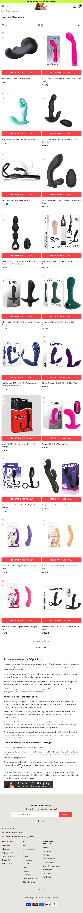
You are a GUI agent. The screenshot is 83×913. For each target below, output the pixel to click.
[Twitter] (43, 820)
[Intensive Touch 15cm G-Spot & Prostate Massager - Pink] (21, 597)
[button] (39, 25)
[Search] (8, 6)
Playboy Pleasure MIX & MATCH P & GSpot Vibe (59, 383)
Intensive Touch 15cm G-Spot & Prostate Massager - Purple (20, 567)
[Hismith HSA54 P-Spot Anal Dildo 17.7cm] (21, 49)
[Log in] (74, 6)
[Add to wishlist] (3, 33)
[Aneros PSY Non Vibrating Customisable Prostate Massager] (21, 415)
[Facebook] (38, 820)
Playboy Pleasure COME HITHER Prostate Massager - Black (61, 628)
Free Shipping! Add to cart (21, 73)
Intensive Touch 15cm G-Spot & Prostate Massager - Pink (20, 628)
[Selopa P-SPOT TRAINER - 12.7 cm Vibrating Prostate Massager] (21, 293)
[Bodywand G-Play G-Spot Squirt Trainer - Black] (61, 476)
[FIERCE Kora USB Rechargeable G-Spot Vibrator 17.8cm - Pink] (61, 49)
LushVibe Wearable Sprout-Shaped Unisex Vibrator (19, 139)
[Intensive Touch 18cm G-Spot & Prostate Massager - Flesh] (61, 536)
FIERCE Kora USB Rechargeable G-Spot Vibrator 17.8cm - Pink (61, 79)
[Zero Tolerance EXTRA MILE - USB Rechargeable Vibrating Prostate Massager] (21, 354)
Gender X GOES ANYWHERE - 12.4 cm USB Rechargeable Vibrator (58, 323)
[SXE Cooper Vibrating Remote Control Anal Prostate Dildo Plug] (61, 110)
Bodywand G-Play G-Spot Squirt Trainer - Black (58, 505)
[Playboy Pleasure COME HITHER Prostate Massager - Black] (61, 597)
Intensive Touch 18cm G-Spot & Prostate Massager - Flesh (60, 567)
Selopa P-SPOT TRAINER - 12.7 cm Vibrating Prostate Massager (21, 323)
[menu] (3, 6)
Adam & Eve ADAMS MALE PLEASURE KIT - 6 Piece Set (60, 262)
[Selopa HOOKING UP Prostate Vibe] (61, 415)
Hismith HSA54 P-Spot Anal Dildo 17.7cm (16, 78)
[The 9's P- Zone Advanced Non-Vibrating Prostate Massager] (21, 476)
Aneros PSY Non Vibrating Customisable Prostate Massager (19, 445)
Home (2, 11)
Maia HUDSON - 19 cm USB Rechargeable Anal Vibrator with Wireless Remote (18, 262)
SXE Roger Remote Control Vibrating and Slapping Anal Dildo (61, 201)
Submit (65, 814)
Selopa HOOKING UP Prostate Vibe (55, 444)
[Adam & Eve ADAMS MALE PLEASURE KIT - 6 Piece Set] (61, 232)
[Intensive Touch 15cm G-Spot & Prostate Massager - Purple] (21, 536)
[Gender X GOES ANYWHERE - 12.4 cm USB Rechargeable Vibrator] (61, 293)
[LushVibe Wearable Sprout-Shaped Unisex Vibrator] (21, 110)
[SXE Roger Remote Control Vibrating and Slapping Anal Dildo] (61, 171)
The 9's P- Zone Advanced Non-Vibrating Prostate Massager (19, 506)
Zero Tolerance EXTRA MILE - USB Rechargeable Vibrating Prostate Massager (19, 384)
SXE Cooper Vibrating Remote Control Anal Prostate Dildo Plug (60, 140)
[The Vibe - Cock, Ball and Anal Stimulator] (21, 171)
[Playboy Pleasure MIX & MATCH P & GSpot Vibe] (61, 354)
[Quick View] (3, 37)
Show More (41, 647)
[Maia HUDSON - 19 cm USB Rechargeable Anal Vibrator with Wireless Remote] (21, 232)
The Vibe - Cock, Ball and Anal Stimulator (16, 200)
